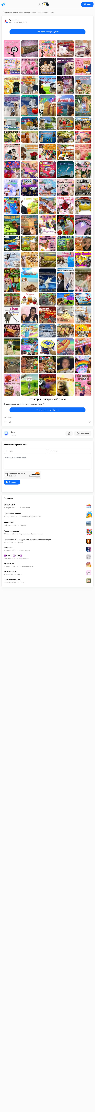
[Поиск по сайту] (38, 4)
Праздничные (26, 12)
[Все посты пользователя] (69, 433)
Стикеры (15, 12)
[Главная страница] (3, 4)
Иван (13, 432)
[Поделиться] (10, 422)
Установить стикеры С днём (47, 32)
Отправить (13, 482)
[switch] (37, 4)
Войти (89, 4)
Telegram (6, 12)
